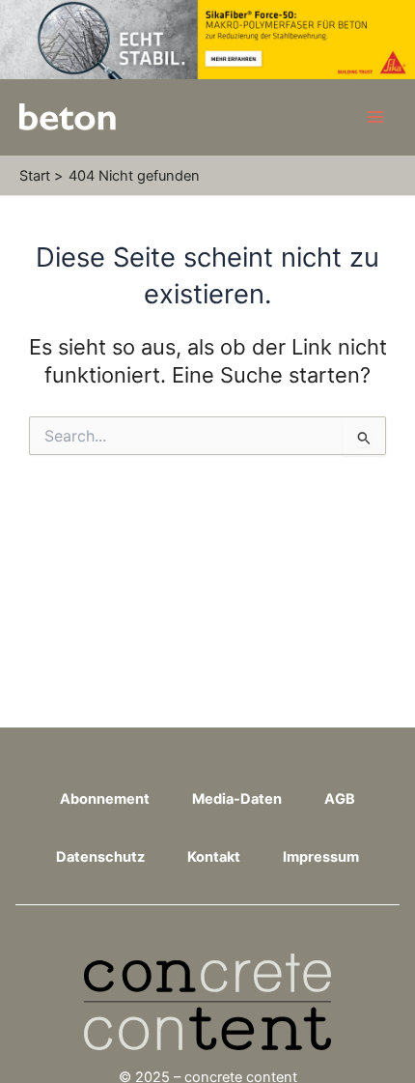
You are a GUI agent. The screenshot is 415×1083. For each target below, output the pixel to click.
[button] (34, 1048)
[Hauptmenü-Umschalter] (375, 117)
